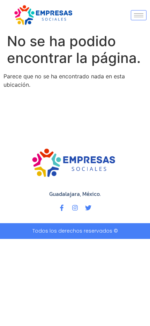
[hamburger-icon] (139, 15)
